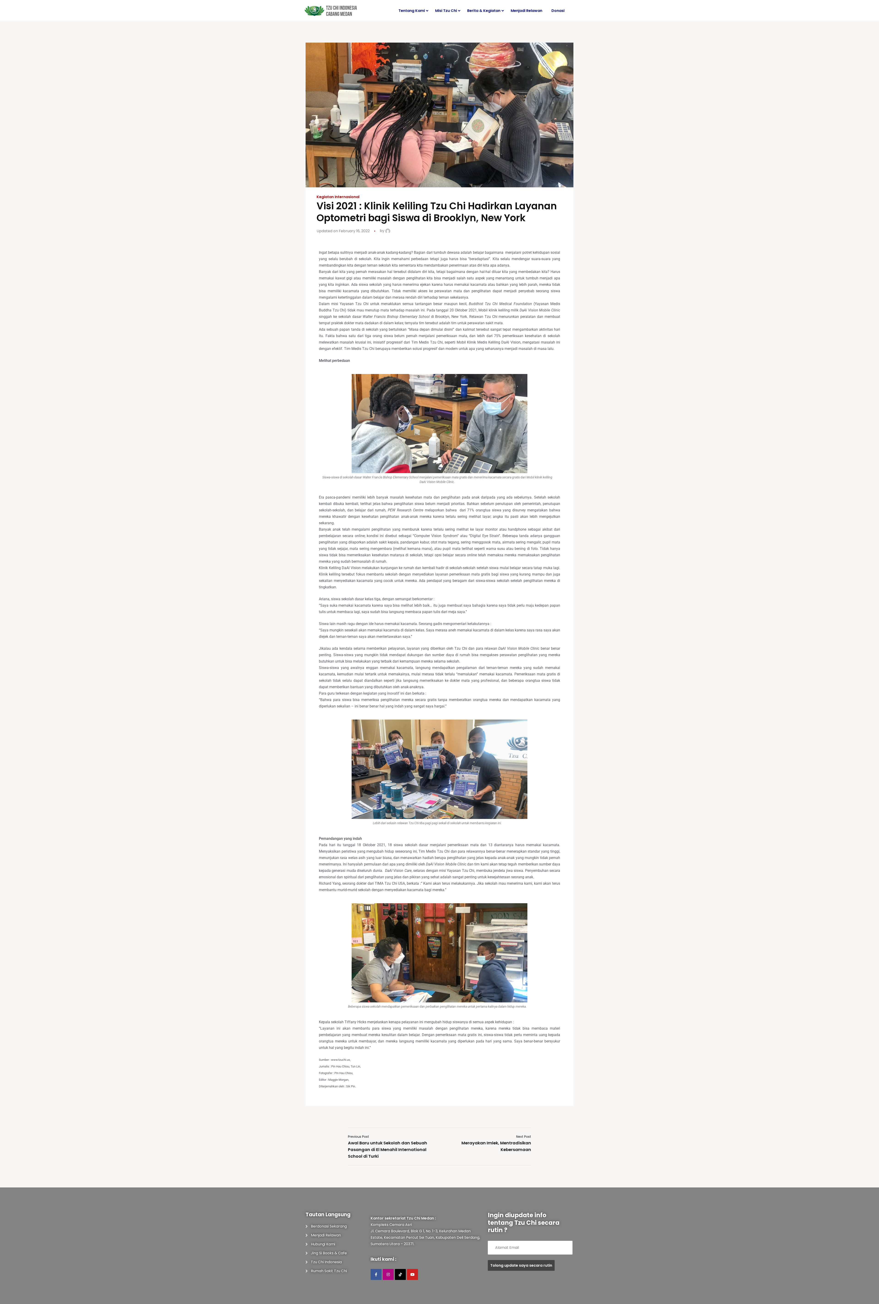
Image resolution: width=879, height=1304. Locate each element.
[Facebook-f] (376, 1274)
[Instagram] (388, 1274)
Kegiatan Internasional (338, 197)
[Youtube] (412, 1274)
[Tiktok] (400, 1274)
